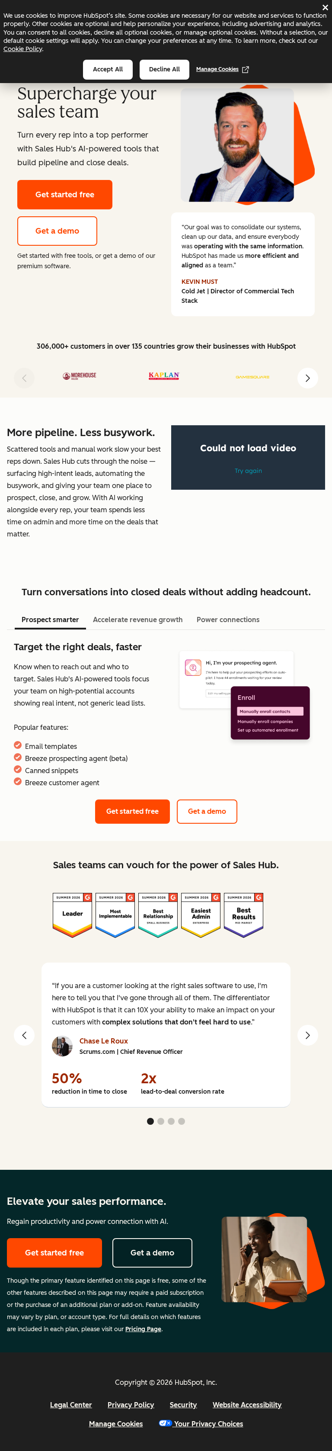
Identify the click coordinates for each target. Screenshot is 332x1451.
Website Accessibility (247, 1405)
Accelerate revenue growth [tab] (138, 620)
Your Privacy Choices (208, 1424)
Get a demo (57, 231)
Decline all (164, 69)
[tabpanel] (166, 714)
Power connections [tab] (228, 620)
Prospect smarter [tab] (50, 620)
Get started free (64, 194)
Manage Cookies (217, 69)
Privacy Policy (131, 1405)
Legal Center (71, 1405)
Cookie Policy (22, 49)
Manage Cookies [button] (116, 1424)
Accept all (108, 69)
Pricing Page (143, 1329)
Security (183, 1405)
